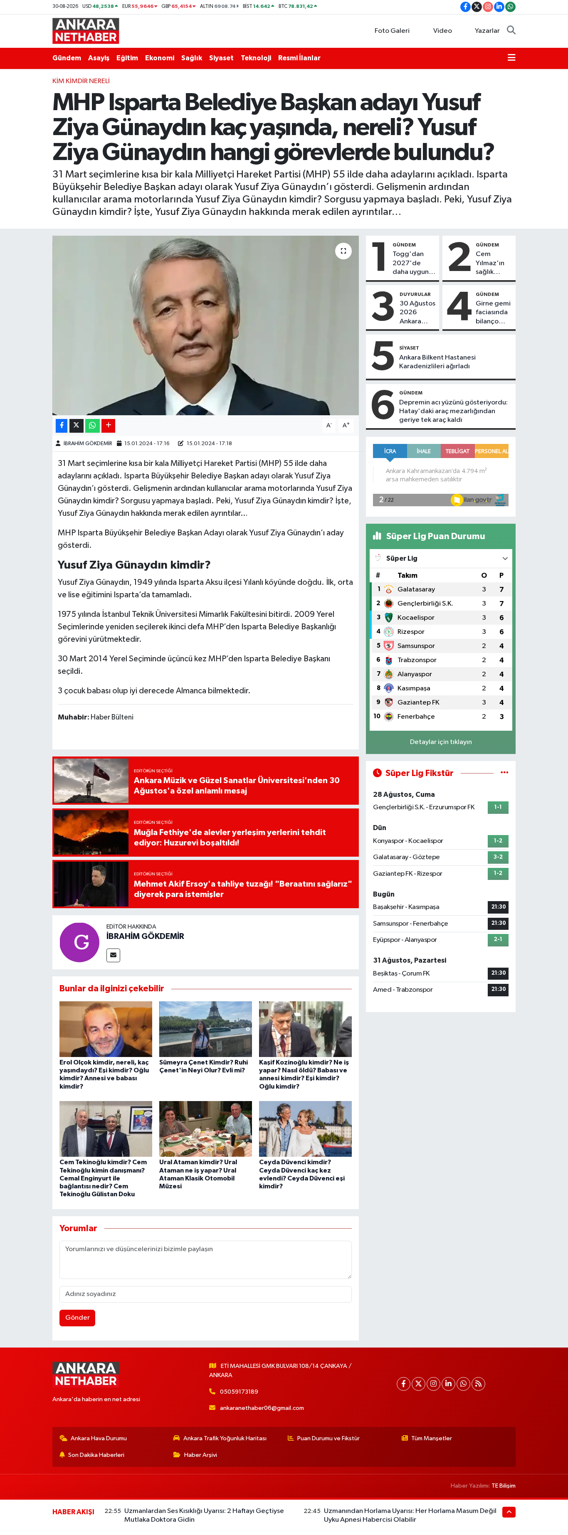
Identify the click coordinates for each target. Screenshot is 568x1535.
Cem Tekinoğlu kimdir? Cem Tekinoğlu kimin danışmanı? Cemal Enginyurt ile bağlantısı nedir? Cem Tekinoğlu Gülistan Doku (103, 1178)
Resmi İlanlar (299, 58)
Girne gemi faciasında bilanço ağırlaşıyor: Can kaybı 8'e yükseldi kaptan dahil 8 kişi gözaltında (493, 313)
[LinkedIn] (448, 1384)
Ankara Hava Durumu (99, 1438)
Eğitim (127, 58)
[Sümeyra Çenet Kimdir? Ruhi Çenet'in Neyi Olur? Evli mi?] (205, 1028)
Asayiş (98, 58)
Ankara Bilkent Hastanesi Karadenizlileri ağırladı (437, 362)
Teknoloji (256, 58)
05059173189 (239, 1392)
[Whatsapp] (463, 1384)
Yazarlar (487, 30)
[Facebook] (403, 1384)
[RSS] (478, 1384)
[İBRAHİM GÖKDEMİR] (79, 942)
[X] (418, 1384)
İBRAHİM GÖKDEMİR (88, 443)
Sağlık (191, 58)
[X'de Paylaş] (76, 426)
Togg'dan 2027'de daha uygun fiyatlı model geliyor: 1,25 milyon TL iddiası (412, 263)
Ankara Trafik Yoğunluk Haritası (225, 1438)
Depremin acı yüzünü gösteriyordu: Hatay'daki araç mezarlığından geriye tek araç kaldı (453, 411)
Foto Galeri (392, 30)
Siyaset (221, 58)
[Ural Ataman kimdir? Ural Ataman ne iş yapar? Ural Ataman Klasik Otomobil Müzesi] (205, 1128)
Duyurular (415, 294)
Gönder (77, 1317)
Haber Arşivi (200, 1455)
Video (442, 30)
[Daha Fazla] (108, 426)
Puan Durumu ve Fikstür (328, 1438)
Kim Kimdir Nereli (81, 81)
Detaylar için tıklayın (441, 742)
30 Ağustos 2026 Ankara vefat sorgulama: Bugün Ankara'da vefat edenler (417, 313)
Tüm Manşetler (431, 1438)
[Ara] (511, 31)
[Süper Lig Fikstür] (505, 773)
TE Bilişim (503, 1486)
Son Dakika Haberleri (96, 1455)
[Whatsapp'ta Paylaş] (92, 426)
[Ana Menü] (512, 58)
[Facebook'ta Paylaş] (61, 426)
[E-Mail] (113, 955)
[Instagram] (433, 1384)
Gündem (66, 58)
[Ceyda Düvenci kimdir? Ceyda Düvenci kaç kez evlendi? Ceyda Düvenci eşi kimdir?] (305, 1128)
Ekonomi (159, 58)
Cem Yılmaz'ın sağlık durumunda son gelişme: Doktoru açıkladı (494, 263)
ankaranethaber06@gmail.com (262, 1408)
